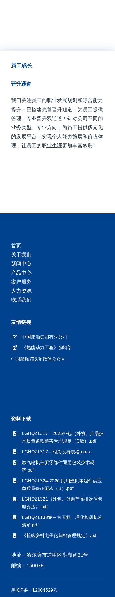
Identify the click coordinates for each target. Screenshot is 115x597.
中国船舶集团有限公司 (44, 337)
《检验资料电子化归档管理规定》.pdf (59, 535)
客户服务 (21, 281)
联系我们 (21, 300)
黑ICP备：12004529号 (34, 590)
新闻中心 (21, 263)
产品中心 (21, 272)
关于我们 (21, 254)
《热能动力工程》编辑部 (47, 347)
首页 (16, 245)
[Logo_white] (34, 8)
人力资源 (21, 291)
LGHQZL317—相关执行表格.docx (56, 451)
